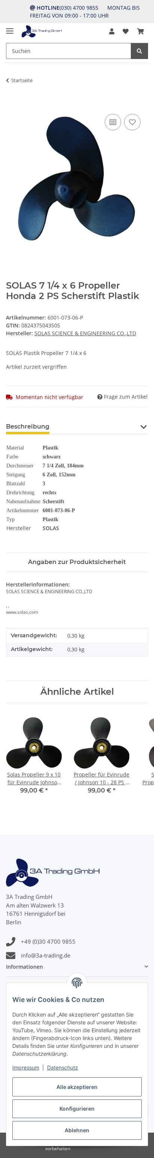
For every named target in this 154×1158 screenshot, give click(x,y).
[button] (111, 31)
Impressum (25, 1067)
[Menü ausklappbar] (9, 27)
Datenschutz (62, 1067)
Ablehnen (77, 1130)
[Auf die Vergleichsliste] (113, 122)
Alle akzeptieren (77, 1087)
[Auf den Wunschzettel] (132, 122)
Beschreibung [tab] (27, 426)
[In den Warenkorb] (12, 104)
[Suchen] (139, 51)
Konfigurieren (77, 1108)
